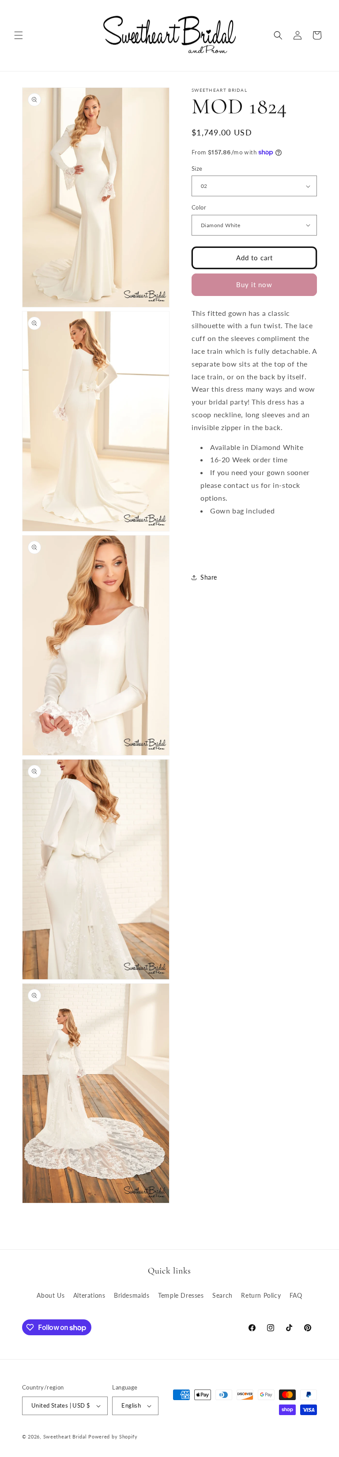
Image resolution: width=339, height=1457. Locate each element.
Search (222, 1295)
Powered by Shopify (113, 1436)
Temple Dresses (180, 1295)
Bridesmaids (132, 1295)
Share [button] (208, 577)
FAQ (296, 1295)
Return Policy (261, 1295)
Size (197, 168)
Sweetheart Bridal (65, 1436)
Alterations (89, 1295)
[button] (18, 35)
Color (199, 207)
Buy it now (254, 284)
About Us (50, 1295)
